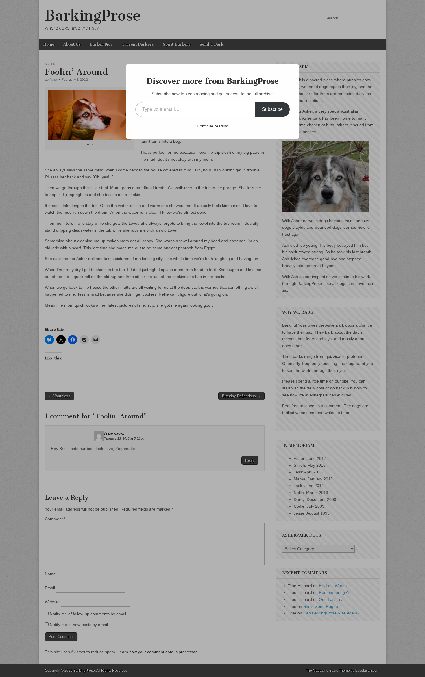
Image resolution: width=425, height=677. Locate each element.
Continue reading (212, 126)
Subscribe (272, 109)
